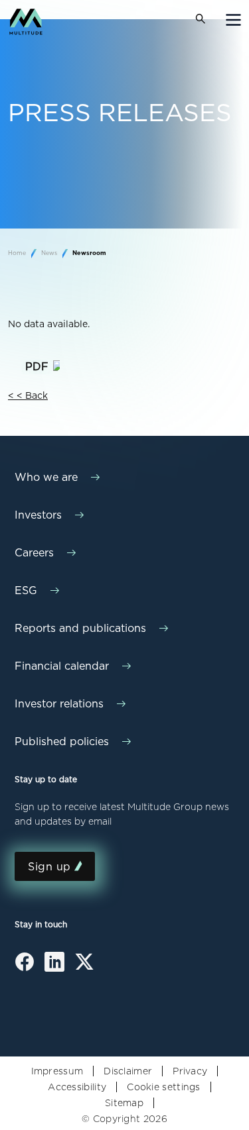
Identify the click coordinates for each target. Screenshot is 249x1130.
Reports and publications (80, 628)
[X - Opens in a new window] (84, 966)
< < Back (28, 395)
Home (18, 252)
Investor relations (59, 703)
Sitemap (124, 1103)
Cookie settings (164, 1087)
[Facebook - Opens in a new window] (25, 967)
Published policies (62, 741)
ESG (26, 590)
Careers (34, 552)
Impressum (57, 1071)
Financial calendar (62, 666)
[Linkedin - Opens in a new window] (54, 967)
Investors (38, 515)
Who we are (46, 477)
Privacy (190, 1071)
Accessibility (77, 1087)
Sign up (49, 866)
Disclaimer (128, 1071)
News (50, 252)
